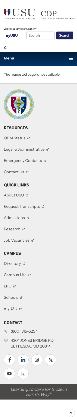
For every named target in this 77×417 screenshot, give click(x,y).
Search (64, 35)
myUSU (11, 35)
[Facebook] (9, 359)
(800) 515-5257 (24, 331)
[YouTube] (9, 373)
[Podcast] (23, 373)
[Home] (40, 13)
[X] (50, 359)
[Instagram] (36, 359)
